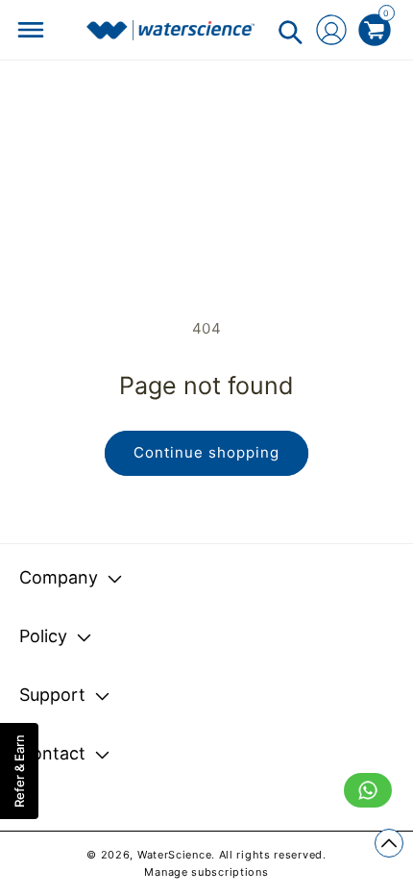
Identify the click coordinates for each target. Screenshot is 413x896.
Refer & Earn (19, 771)
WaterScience (174, 854)
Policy (43, 636)
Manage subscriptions (206, 872)
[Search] (290, 32)
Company (58, 577)
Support (52, 694)
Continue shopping (206, 452)
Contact (52, 753)
